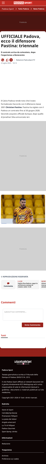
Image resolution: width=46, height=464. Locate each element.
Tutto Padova (23, 9)
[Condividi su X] (11, 60)
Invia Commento (32, 325)
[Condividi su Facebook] (6, 60)
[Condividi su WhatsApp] (2, 60)
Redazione (6, 444)
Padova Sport (8, 9)
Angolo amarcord (9, 422)
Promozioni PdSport (9, 416)
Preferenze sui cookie (10, 459)
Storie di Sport (7, 410)
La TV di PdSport (8, 425)
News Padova (38, 9)
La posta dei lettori (9, 419)
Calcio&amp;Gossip (9, 413)
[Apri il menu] (3, 2)
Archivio (5, 456)
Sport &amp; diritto (9, 431)
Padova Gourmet (8, 428)
